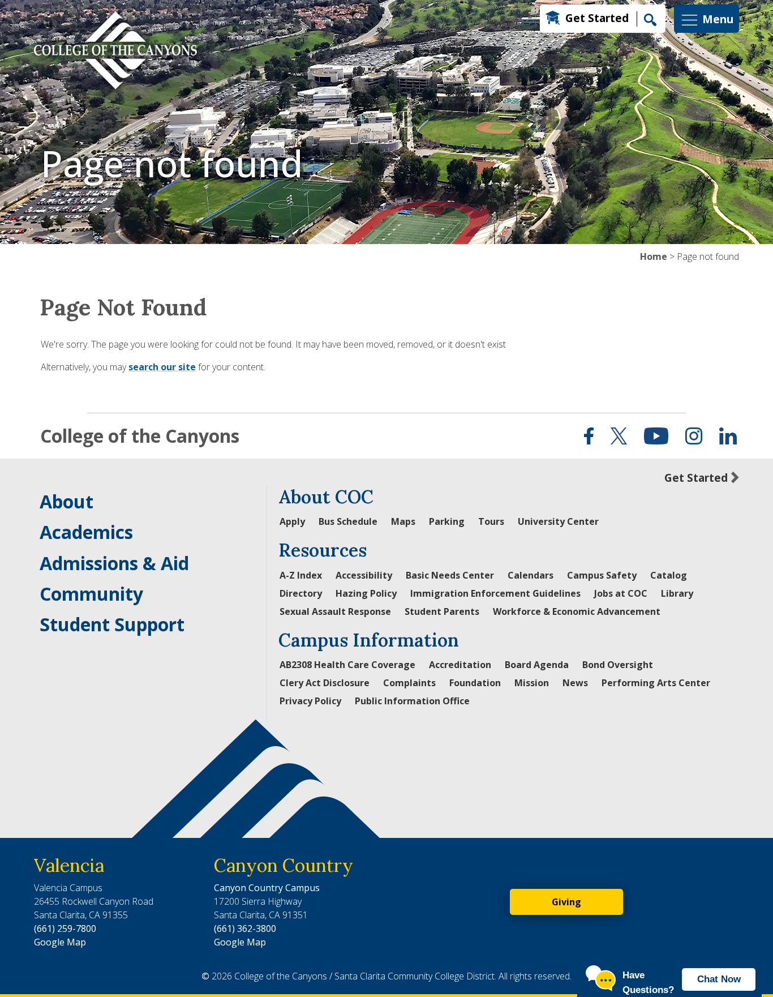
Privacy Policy (310, 701)
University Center (558, 521)
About (66, 501)
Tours (491, 521)
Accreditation (460, 664)
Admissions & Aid (114, 563)
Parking (447, 521)
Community (91, 593)
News (575, 683)
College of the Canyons (139, 435)
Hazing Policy (366, 593)
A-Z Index (301, 575)
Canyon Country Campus (267, 888)
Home (653, 256)
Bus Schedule (348, 521)
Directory (301, 593)
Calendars (530, 575)
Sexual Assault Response (335, 611)
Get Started (597, 17)
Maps (403, 521)
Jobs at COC (620, 593)
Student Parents (442, 611)
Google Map (60, 942)
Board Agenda (537, 664)
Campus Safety (602, 575)
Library (677, 593)
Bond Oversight (617, 664)
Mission (531, 683)
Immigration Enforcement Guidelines (495, 593)
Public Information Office (412, 701)
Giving (566, 902)
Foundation (475, 683)
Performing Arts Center (656, 683)
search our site (162, 367)
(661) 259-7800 (65, 928)
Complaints (409, 683)
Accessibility (364, 575)
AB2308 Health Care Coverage (347, 664)
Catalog (668, 575)
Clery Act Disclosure (325, 683)
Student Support (112, 624)
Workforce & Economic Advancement (576, 611)
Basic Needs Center (450, 575)
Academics (86, 532)
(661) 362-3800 (245, 928)
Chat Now (719, 979)
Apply (292, 521)
